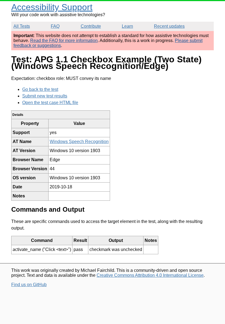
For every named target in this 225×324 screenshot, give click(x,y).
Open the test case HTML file (50, 102)
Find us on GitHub (29, 284)
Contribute (91, 26)
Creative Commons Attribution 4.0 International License (150, 275)
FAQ (55, 26)
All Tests (21, 26)
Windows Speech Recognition (79, 141)
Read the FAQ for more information (64, 40)
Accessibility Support (51, 7)
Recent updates (169, 26)
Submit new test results (44, 96)
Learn (127, 26)
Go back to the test (40, 89)
